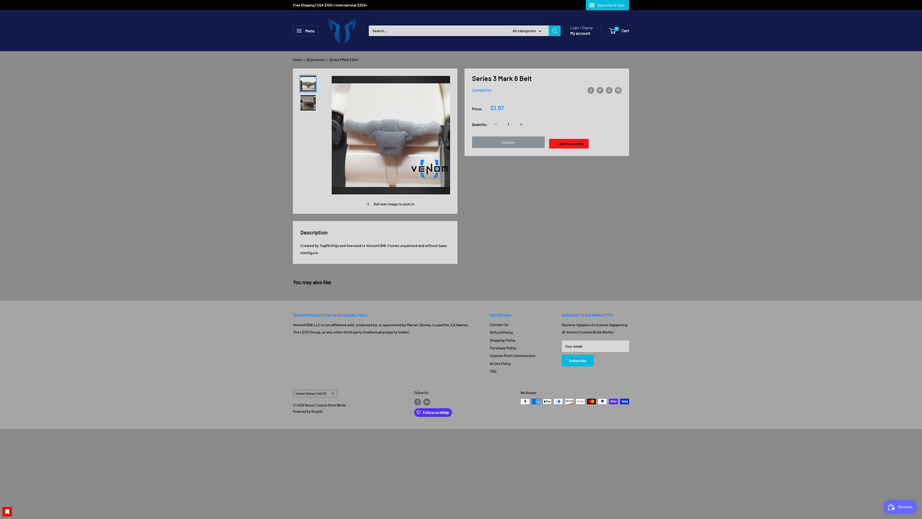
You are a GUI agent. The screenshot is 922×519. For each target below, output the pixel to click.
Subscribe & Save (611, 5)
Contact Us (499, 324)
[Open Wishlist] (7, 512)
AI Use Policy (500, 363)
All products (315, 60)
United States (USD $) (311, 393)
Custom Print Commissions (512, 355)
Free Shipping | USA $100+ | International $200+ (330, 5)
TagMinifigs (481, 90)
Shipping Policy (503, 340)
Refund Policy (501, 332)
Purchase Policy (503, 348)
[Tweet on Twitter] (609, 90)
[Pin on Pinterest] (600, 90)
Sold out (508, 142)
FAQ (493, 371)
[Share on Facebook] (591, 90)
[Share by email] (618, 90)
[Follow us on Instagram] (417, 402)
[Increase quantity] (521, 124)
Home (297, 60)
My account (580, 33)
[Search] (555, 30)
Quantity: (480, 124)
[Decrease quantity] (496, 124)
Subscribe (577, 360)
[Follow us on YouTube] (426, 402)
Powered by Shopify (308, 411)
